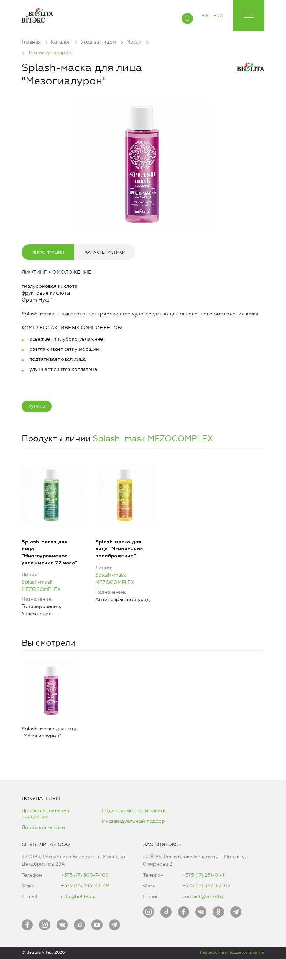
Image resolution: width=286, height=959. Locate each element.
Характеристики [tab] (105, 252)
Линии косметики (43, 827)
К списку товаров (50, 53)
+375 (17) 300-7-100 (85, 875)
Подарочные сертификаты (134, 811)
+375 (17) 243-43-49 (85, 886)
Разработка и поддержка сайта (232, 952)
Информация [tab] (48, 252)
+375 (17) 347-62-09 (206, 886)
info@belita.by (78, 896)
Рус (206, 15)
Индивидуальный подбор (133, 821)
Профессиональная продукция (45, 814)
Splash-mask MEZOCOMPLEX (153, 438)
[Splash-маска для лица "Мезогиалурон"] (143, 163)
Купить (36, 406)
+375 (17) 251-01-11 (204, 875)
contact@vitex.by (203, 896)
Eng (218, 15)
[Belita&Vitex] (37, 14)
